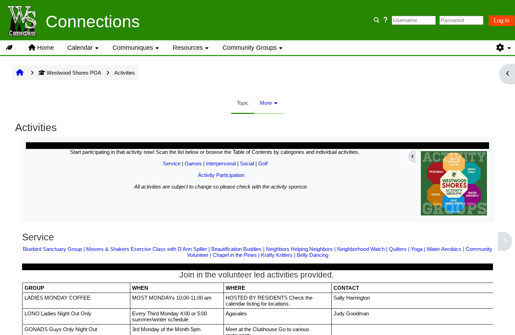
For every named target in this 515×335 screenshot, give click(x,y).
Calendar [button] (80, 47)
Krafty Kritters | (279, 255)
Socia (246, 163)
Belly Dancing (312, 255)
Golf (263, 163)
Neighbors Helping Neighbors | (301, 249)
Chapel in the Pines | (237, 255)
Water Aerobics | (446, 249)
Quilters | (400, 249)
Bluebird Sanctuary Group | (54, 249)
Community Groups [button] (249, 47)
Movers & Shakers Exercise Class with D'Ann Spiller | (148, 249)
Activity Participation (221, 175)
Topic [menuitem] (243, 103)
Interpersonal (221, 163)
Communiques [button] (132, 47)
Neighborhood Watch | (363, 249)
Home (45, 47)
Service (171, 163)
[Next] (505, 241)
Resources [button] (188, 47)
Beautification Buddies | (238, 249)
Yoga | (419, 249)
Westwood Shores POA (74, 73)
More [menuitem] (266, 103)
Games (193, 163)
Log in (501, 20)
